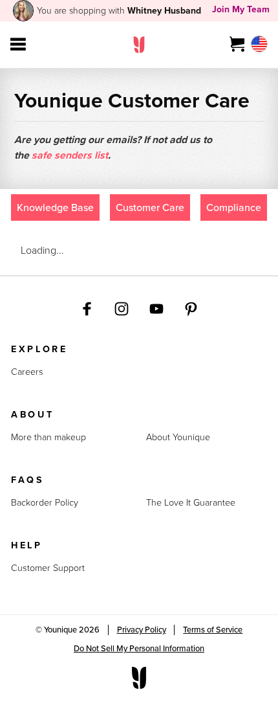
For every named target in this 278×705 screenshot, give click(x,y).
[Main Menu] (18, 44)
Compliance (233, 207)
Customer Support (48, 569)
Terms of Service (212, 629)
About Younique (178, 438)
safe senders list (70, 155)
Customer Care (150, 207)
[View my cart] (238, 44)
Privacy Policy (141, 629)
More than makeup (48, 438)
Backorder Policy (44, 503)
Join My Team (241, 9)
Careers (27, 372)
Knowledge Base (55, 207)
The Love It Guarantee (190, 503)
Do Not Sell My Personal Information (139, 648)
